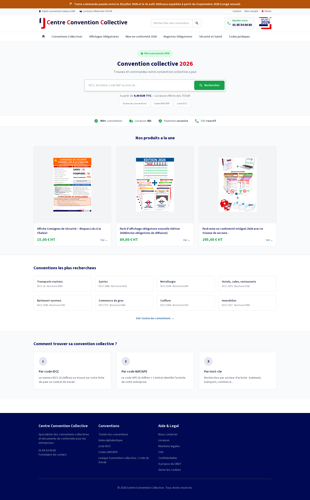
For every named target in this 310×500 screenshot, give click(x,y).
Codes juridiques (239, 37)
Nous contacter (168, 434)
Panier (268, 11)
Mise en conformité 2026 (141, 37)
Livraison (164, 440)
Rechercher (212, 85)
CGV (160, 452)
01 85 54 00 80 (47, 450)
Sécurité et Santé (210, 37)
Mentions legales (169, 446)
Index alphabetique (110, 440)
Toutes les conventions (134, 103)
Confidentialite (167, 458)
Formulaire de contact (52, 455)
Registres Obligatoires (178, 37)
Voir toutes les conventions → (155, 318)
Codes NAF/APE (162, 103)
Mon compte (251, 11)
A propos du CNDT (169, 464)
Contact (237, 11)
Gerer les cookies (169, 470)
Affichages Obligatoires (104, 37)
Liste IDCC (182, 103)
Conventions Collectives (67, 37)
